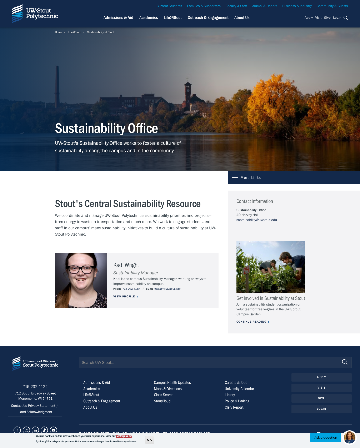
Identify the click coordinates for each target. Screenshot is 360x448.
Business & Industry (297, 6)
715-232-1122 (35, 386)
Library (230, 394)
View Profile (124, 296)
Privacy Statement (42, 406)
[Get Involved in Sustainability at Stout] (270, 267)
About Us (242, 17)
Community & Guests (332, 6)
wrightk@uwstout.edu (167, 289)
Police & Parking (237, 401)
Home (58, 32)
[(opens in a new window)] (17, 430)
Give (327, 18)
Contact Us (19, 406)
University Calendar (239, 388)
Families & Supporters (204, 6)
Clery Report (234, 407)
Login (337, 18)
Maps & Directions (168, 388)
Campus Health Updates (172, 382)
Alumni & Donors (264, 6)
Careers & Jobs (236, 382)
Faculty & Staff (236, 6)
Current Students (169, 6)
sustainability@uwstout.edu (256, 220)
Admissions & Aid (118, 17)
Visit (318, 18)
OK (149, 439)
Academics (148, 17)
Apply (309, 18)
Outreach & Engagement (208, 17)
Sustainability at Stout (100, 32)
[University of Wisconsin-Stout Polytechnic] (35, 367)
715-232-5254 (131, 289)
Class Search (163, 394)
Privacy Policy (124, 436)
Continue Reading (251, 321)
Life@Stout (173, 17)
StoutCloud (162, 401)
